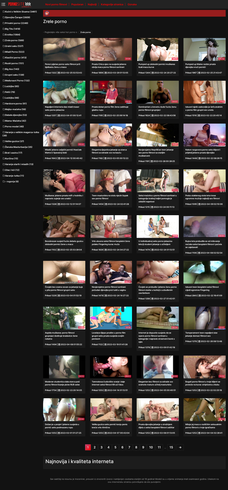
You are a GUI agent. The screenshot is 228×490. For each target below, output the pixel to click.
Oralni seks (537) (14, 46)
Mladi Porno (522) (15, 51)
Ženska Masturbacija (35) (18, 147)
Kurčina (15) (11, 158)
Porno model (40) (14, 126)
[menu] (3, 4)
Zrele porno (85, 32)
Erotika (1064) (12, 34)
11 (159, 447)
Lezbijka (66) (12, 97)
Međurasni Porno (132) (17, 80)
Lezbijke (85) (12, 86)
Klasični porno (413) (16, 57)
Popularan (77, 4)
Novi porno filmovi (56, 4)
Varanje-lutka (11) (14, 175)
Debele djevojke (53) (16, 115)
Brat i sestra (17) (13, 152)
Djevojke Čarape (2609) (17, 17)
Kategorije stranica (112, 4)
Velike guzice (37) (14, 141)
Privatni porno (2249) (16, 23)
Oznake (132, 4)
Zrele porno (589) (14, 40)
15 (171, 447)
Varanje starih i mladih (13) (19, 164)
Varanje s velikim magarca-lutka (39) (20, 134)
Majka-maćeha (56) (15, 109)
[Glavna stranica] (19, 4)
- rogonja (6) (12, 181)
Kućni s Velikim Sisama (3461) (21, 11)
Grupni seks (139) (14, 74)
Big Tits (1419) (12, 28)
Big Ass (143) (12, 69)
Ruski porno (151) (14, 63)
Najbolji (92, 4)
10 (151, 447)
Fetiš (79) (10, 92)
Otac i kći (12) (12, 170)
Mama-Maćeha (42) (15, 120)
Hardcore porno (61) (16, 103)
